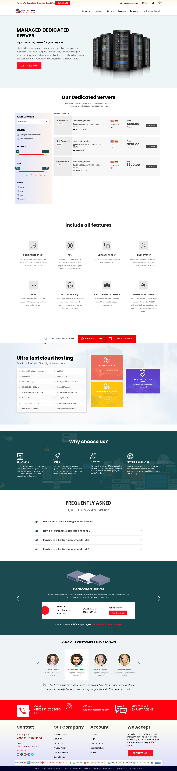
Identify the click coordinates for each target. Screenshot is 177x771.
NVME (22, 199)
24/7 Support (23, 734)
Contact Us (58, 743)
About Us (58, 739)
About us (87, 768)
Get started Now (29, 66)
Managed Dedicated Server (30, 135)
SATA (22, 187)
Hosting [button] (98, 11)
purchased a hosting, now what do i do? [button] (66, 539)
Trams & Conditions (123, 768)
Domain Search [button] (153, 11)
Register (94, 734)
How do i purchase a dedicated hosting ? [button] (66, 530)
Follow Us (21, 750)
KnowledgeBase (97, 748)
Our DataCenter (61, 734)
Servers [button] (110, 11)
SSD (21, 191)
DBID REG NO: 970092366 (71, 768)
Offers (93, 752)
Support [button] (134, 11)
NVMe (60, 124)
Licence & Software (122, 338)
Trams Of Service (61, 752)
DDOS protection (93, 338)
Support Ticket (97, 743)
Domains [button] (86, 11)
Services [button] (122, 11)
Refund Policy (60, 757)
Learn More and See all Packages (106, 624)
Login (92, 739)
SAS (21, 195)
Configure (151, 126)
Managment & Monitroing (61, 338)
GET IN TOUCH (140, 753)
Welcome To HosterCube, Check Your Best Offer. (42, 3)
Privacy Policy (60, 748)
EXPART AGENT (142, 709)
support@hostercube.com (96, 709)
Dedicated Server (26, 139)
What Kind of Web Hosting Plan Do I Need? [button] (68, 521)
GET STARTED (118, 613)
